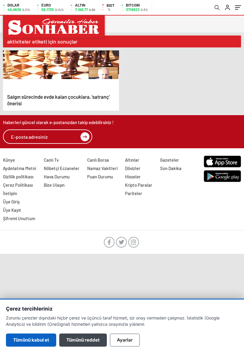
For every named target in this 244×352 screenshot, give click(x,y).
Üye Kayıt (12, 210)
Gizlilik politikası (18, 176)
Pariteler (133, 193)
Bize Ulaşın (54, 185)
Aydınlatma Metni (19, 168)
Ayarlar (125, 340)
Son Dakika (171, 168)
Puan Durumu (100, 176)
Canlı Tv (51, 160)
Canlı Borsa (98, 160)
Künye (9, 160)
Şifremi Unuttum (19, 218)
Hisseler (133, 176)
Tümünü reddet (83, 340)
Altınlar (132, 160)
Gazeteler (169, 160)
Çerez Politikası (18, 185)
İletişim (10, 193)
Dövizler (132, 168)
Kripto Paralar (138, 185)
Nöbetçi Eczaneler (61, 168)
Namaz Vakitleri (102, 168)
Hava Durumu (57, 176)
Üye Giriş (11, 201)
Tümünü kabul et (31, 340)
